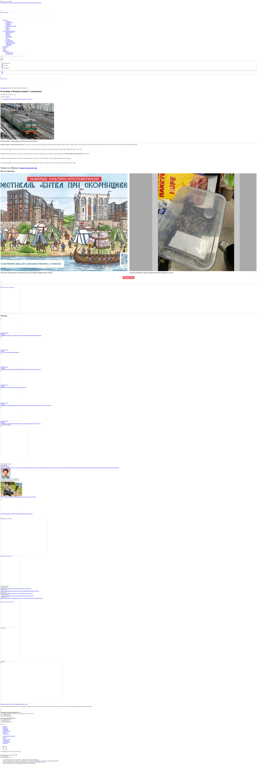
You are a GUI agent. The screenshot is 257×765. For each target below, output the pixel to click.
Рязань (2, 6)
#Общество (5, 729)
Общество (8, 21)
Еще (8, 466)
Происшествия (9, 22)
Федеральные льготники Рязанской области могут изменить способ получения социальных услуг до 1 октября (26, 405)
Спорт (7, 29)
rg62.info (38, 760)
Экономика (8, 25)
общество (18, 99)
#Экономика (6, 733)
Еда (7, 38)
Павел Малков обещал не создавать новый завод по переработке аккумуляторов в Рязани (21, 2)
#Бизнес (2, 351)
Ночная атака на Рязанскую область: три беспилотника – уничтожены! (17, 593)
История (8, 39)
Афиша (4, 50)
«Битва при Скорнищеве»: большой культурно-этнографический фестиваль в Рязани (20, 591)
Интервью (5, 46)
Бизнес (7, 27)
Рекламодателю (9, 53)
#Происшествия (7, 731)
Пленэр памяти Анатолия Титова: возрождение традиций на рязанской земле (18, 496)
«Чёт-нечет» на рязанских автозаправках (10, 352)
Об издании (6, 51)
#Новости (3, 334)
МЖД (14, 99)
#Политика (5, 730)
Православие (9, 44)
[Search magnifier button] (2, 59)
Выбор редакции (10, 32)
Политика (8, 23)
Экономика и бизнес (10, 43)
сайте (68, 162)
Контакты (5, 743)
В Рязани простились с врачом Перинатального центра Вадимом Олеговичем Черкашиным (21, 598)
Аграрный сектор (10, 41)
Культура (8, 28)
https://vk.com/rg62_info (28, 168)
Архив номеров (9, 52)
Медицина (8, 35)
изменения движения (8, 99)
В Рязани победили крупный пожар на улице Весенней (13, 387)
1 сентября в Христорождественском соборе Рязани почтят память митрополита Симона (21, 369)
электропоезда (29, 99)
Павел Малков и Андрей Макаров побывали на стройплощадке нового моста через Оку (21, 423)
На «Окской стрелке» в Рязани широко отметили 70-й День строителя (16, 513)
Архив (9, 424)
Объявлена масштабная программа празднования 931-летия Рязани (16, 588)
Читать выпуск (4, 465)
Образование (9, 37)
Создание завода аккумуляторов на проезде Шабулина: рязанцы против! (17, 595)
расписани (23, 99)
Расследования (9, 40)
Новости (5, 20)
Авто (4, 49)
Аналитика (8, 45)
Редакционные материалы (9, 31)
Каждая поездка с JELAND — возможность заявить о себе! (14, 704)
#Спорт (5, 732)
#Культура (5, 727)
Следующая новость (128, 277)
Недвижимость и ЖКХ (11, 26)
